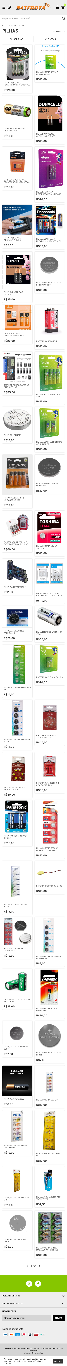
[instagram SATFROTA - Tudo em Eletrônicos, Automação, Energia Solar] (29, 1284)
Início (4, 26)
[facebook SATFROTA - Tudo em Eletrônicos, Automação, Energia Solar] (38, 1284)
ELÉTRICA (12, 26)
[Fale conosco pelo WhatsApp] (9, 7)
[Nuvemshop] (33, 1353)
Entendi (58, 1361)
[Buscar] (63, 18)
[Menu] (4, 7)
